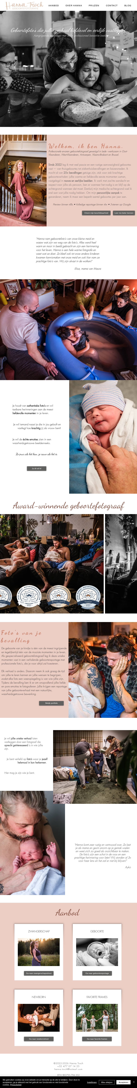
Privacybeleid (15, 1084)
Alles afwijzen (107, 1082)
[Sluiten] (133, 1082)
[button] (54, 5)
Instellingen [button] (92, 1082)
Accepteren (123, 1082)
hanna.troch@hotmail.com (68, 1069)
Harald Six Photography (34, 223)
